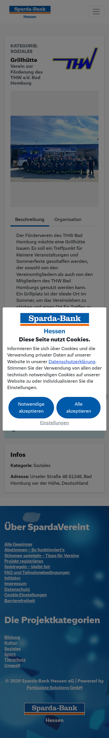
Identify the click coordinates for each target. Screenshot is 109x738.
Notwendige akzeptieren (31, 407)
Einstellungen (54, 423)
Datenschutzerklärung (72, 362)
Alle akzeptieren (78, 407)
